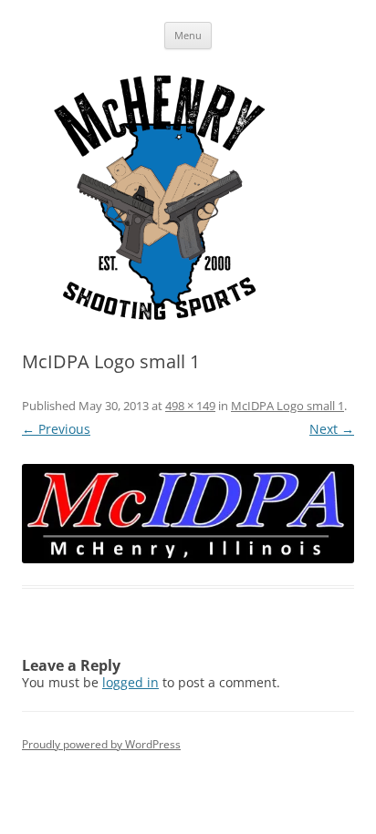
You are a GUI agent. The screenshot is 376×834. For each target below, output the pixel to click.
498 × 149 (190, 405)
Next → (331, 429)
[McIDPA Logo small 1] (188, 513)
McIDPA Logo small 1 (287, 405)
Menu (188, 35)
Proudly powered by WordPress (101, 744)
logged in (130, 682)
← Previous (56, 429)
